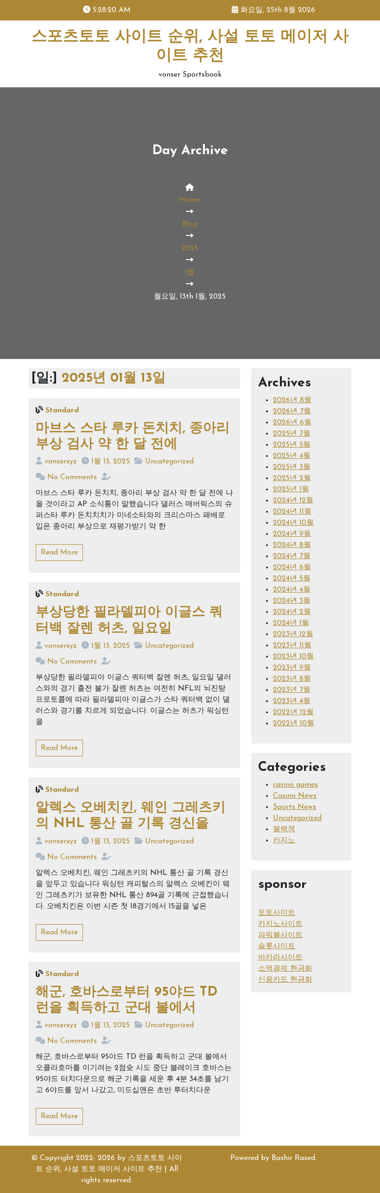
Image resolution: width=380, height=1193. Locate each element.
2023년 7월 (291, 690)
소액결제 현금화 (285, 968)
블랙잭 (284, 829)
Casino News (295, 796)
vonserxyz (60, 461)
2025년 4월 (291, 456)
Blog (189, 224)
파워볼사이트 (280, 935)
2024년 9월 (292, 534)
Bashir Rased (293, 1158)
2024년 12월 (293, 500)
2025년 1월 (291, 489)
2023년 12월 (293, 634)
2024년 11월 (292, 511)
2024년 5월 (291, 578)
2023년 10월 (293, 656)
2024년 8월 (292, 545)
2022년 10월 (293, 723)
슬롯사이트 (276, 946)
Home (189, 200)
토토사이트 (276, 913)
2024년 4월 (291, 589)
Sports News (294, 807)
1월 (190, 272)
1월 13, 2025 (110, 461)
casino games (295, 785)
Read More (59, 552)
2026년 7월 (292, 411)
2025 (189, 248)
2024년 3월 (291, 601)
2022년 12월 (293, 712)
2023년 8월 (292, 679)
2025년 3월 (291, 467)
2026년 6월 (292, 422)
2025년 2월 (292, 478)
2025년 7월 (291, 433)
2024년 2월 (292, 612)
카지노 (284, 840)
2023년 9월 (292, 667)
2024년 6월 (292, 567)
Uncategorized (169, 461)
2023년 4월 (291, 701)
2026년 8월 (292, 400)
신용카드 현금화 (285, 980)
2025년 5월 (291, 445)
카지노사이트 (280, 924)
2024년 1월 (291, 623)
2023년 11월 (292, 645)
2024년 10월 (293, 523)
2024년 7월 (291, 556)
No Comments (72, 477)
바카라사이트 (280, 957)
